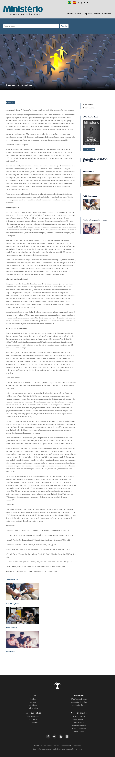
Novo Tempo (79, 732)
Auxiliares (33, 705)
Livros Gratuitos (33, 716)
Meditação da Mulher (79, 702)
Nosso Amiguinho (79, 719)
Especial (10, 102)
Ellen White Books (79, 726)
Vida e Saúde (79, 722)
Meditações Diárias (79, 699)
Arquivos (87, 13)
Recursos (106, 13)
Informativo (33, 708)
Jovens (33, 702)
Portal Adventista (79, 729)
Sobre (78, 13)
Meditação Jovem (79, 705)
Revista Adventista (79, 716)
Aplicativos (33, 719)
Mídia (97, 13)
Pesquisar (64, 26)
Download (89, 149)
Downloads (33, 722)
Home (70, 13)
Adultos (33, 699)
